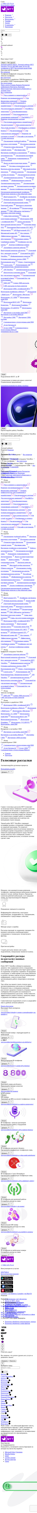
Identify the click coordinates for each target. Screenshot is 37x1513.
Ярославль (5, 1424)
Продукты (9, 17)
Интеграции (9, 19)
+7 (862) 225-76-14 (7, 3)
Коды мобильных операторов (15, 1311)
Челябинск (5, 1422)
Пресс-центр (5, 85)
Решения (8, 15)
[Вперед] (6, 900)
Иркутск (4, 1387)
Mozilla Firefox (10, 1454)
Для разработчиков (23, 1306)
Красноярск (5, 1395)
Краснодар (5, 1393)
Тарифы (8, 21)
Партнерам (9, 27)
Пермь (3, 1403)
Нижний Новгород (8, 1397)
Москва (4, 1374)
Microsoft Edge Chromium (13, 1452)
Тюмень (4, 1415)
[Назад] (2, 900)
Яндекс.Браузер (10, 1459)
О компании (9, 25)
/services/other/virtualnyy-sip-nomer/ (12, 1206)
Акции (7, 23)
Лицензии (21, 87)
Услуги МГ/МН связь (14, 66)
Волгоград (5, 1380)
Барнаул (4, 1378)
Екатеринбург (6, 1385)
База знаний (9, 1310)
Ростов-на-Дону (6, 1405)
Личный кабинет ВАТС (9, 64)
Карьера (19, 85)
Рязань (3, 1407)
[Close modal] (2, 1344)
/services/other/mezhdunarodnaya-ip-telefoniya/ (16, 1042)
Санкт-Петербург (7, 1376)
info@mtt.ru (5, 1272)
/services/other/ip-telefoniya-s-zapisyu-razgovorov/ (17, 1104)
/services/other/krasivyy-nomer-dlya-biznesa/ (15, 1066)
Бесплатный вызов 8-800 (23, 68)
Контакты (14, 87)
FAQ (6, 1308)
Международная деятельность (11, 89)
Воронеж (4, 1383)
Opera (7, 1461)
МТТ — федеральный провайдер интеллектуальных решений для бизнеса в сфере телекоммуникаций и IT (18, 1314)
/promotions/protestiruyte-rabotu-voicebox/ (14, 385)
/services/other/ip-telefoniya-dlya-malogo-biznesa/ (17, 1130)
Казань (3, 1389)
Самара (3, 1409)
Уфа (2, 1420)
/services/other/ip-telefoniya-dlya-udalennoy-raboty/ (17, 1181)
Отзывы (13, 85)
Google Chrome (10, 1458)
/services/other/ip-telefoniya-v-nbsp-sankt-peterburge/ (18, 1155)
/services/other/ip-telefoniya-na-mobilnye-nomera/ (17, 1232)
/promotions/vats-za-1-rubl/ (9, 331)
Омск (3, 1401)
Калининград (6, 1391)
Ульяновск (5, 1418)
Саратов (4, 1411)
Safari (7, 1456)
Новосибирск (6, 1399)
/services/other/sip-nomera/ (9, 1091)
